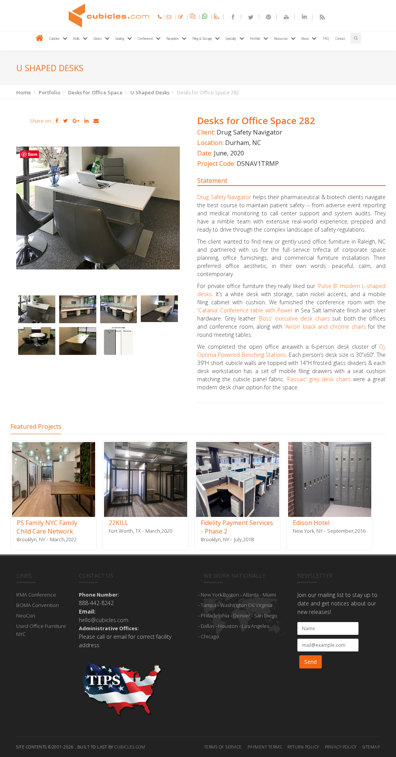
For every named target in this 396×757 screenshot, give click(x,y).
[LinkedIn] (301, 16)
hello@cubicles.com (103, 620)
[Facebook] (230, 16)
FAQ (326, 38)
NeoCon (25, 615)
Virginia (264, 605)
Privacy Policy (341, 747)
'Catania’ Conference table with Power (245, 310)
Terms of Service (223, 747)
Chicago (210, 636)
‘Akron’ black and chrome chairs (326, 326)
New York (211, 594)
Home (23, 92)
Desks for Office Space (95, 92)
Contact (340, 38)
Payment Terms (265, 747)
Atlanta (251, 594)
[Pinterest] (265, 16)
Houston (228, 625)
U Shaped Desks (149, 92)
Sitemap (371, 747)
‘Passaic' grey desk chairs (319, 379)
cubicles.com (129, 747)
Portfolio (49, 92)
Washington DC (237, 605)
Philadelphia (215, 615)
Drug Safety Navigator (224, 197)
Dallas (207, 625)
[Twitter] (247, 16)
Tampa (208, 605)
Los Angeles (255, 625)
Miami (269, 594)
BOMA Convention (37, 605)
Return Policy (303, 747)
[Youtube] (283, 16)
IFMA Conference (36, 594)
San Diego (265, 615)
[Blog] (319, 16)
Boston (231, 594)
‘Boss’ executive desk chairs (294, 318)
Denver (241, 615)
